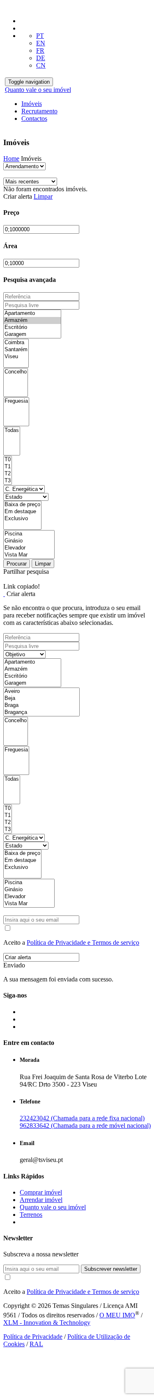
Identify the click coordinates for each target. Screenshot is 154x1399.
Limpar (43, 196)
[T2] (7, 473)
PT (40, 35)
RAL (36, 1343)
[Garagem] (32, 334)
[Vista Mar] (29, 555)
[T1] (7, 466)
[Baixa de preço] (22, 504)
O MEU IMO (117, 1315)
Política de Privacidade (32, 1336)
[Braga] (41, 705)
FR (40, 50)
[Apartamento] (32, 313)
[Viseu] (16, 356)
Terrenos (31, 1214)
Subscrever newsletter (110, 1269)
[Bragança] (41, 712)
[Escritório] (32, 327)
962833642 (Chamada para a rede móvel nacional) (85, 1125)
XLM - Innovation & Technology (46, 1322)
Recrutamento (39, 111)
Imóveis (31, 103)
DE (40, 57)
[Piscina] (29, 534)
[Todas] (12, 430)
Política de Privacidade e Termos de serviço (83, 942)
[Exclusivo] (22, 518)
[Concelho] (16, 372)
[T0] (7, 459)
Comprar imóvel (41, 1192)
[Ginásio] (29, 541)
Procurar (17, 564)
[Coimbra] (16, 342)
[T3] (7, 480)
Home (11, 158)
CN (41, 65)
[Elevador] (29, 548)
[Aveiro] (41, 691)
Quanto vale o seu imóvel (38, 89)
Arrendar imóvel (41, 1199)
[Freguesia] (16, 401)
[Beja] (41, 698)
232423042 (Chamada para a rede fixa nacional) (82, 1118)
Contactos (34, 118)
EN (40, 43)
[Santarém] (16, 349)
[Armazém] (32, 320)
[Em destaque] (22, 511)
